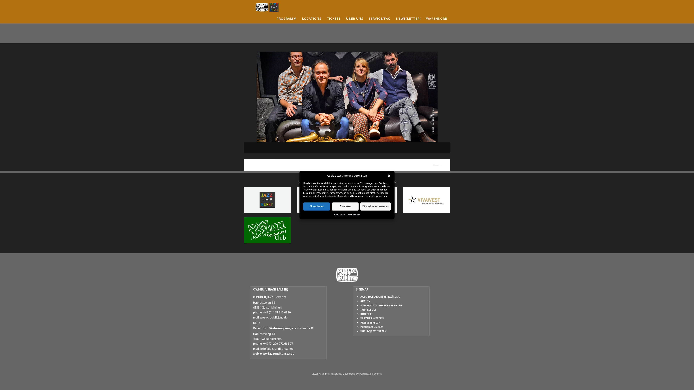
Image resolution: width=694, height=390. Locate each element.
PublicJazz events (371, 327)
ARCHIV (365, 301)
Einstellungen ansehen (375, 206)
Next (438, 165)
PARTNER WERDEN (372, 318)
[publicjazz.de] (267, 7)
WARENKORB (436, 19)
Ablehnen (345, 206)
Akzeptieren (316, 206)
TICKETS (334, 19)
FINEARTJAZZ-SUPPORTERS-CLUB (381, 305)
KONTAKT (366, 314)
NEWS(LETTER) (408, 19)
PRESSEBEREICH (370, 322)
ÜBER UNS (354, 19)
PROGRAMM (287, 19)
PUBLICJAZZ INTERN (373, 331)
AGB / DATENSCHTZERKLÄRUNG (380, 296)
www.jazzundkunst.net (277, 354)
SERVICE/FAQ (380, 19)
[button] (389, 175)
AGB (336, 214)
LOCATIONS (311, 19)
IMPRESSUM (353, 214)
